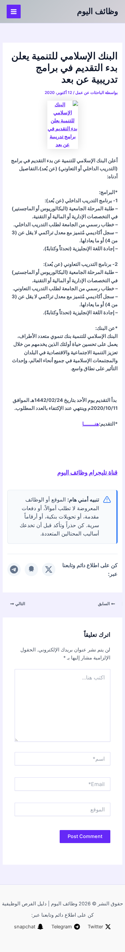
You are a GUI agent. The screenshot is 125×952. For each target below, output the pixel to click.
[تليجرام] (14, 569)
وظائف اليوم (97, 11)
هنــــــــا (90, 424)
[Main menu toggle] (14, 12)
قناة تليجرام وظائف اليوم (87, 472)
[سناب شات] (31, 569)
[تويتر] (48, 569)
